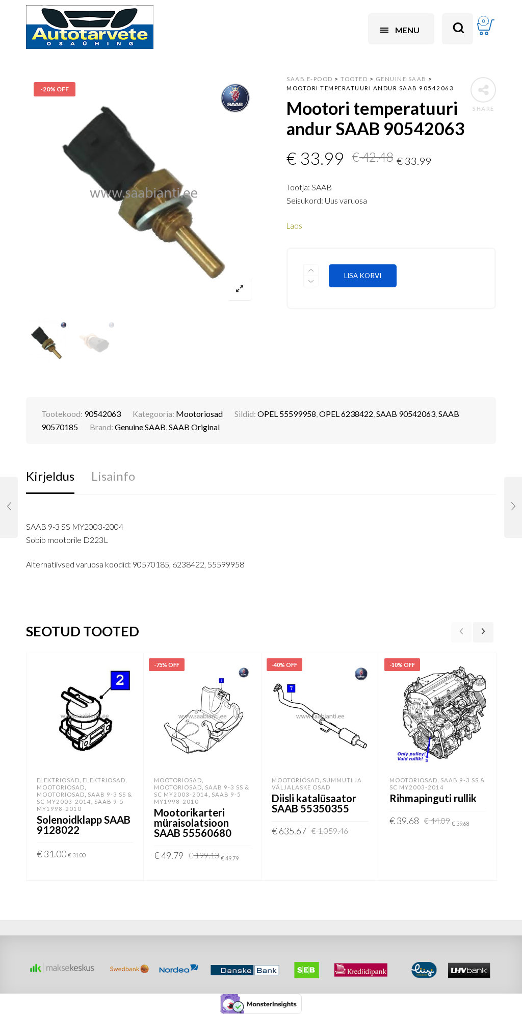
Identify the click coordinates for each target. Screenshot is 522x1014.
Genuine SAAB (140, 427)
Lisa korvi (362, 275)
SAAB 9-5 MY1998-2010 (80, 805)
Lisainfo (113, 475)
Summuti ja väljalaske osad (317, 783)
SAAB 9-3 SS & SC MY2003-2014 (84, 798)
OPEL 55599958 (286, 413)
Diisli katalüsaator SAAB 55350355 (314, 803)
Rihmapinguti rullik (433, 798)
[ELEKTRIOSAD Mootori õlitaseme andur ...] (9, 507)
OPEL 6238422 (346, 413)
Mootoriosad (199, 413)
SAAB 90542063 (405, 413)
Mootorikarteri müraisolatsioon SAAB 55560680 (192, 822)
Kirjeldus (50, 475)
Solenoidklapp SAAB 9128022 (83, 824)
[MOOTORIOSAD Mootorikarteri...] (513, 507)
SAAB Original (194, 427)
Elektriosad (58, 780)
